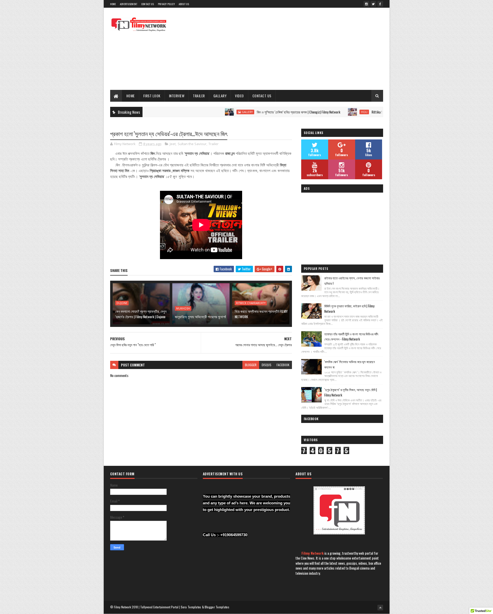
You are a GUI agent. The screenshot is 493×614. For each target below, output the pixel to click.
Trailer (199, 95)
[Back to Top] (380, 607)
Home (113, 4)
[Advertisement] (289, 49)
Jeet (173, 143)
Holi (348, 112)
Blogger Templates (217, 607)
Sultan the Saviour (192, 143)
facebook (283, 365)
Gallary (220, 95)
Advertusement (128, 4)
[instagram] (366, 4)
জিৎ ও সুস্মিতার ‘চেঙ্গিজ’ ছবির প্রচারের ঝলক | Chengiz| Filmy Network (283, 112)
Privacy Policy (166, 4)
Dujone (122, 303)
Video (239, 95)
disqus (266, 365)
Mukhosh (183, 308)
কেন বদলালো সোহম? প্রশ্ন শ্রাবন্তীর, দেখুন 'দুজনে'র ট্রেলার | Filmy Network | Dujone (140, 313)
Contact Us (147, 4)
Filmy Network (312, 553)
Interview (177, 95)
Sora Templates (191, 607)
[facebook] (380, 4)
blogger (251, 365)
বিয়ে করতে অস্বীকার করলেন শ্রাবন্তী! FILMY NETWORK (261, 313)
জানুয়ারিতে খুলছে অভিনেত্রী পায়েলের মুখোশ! (200, 316)
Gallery (231, 112)
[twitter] (373, 4)
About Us (184, 4)
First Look (151, 95)
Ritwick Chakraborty (251, 303)
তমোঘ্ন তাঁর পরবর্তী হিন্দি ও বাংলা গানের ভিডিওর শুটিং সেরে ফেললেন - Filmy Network (351, 336)
